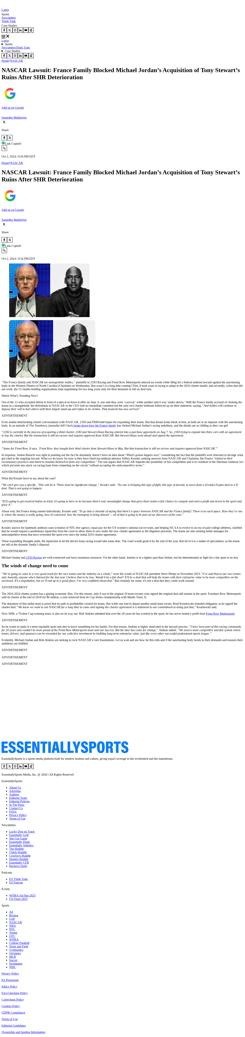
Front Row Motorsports (220, 613)
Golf (12, 918)
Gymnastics (16, 949)
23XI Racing (34, 557)
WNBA (14, 939)
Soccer (13, 960)
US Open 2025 (18, 899)
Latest (5, 9)
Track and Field (18, 946)
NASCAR (16, 60)
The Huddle (16, 848)
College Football (19, 943)
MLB (12, 956)
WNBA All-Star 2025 (22, 895)
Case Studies (12, 51)
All (11, 912)
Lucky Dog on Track (22, 831)
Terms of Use (17, 818)
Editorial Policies (19, 801)
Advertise (15, 791)
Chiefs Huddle (18, 852)
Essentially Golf (19, 835)
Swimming (15, 963)
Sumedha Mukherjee (14, 117)
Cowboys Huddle (20, 855)
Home (5, 60)
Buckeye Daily (18, 866)
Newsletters (9, 17)
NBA (12, 925)
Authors (14, 794)
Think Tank (9, 21)
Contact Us (16, 808)
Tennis (13, 932)
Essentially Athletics (21, 845)
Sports (8, 44)
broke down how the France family (94, 425)
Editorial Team (18, 798)
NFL (12, 929)
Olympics (15, 953)
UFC (12, 936)
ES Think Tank (18, 879)
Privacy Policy (18, 815)
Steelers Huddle (18, 859)
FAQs (12, 811)
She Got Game (18, 838)
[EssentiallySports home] (65, 752)
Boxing (13, 915)
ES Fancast (16, 882)
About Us (15, 787)
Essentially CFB (19, 862)
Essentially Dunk (19, 842)
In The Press (16, 804)
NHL (12, 967)
